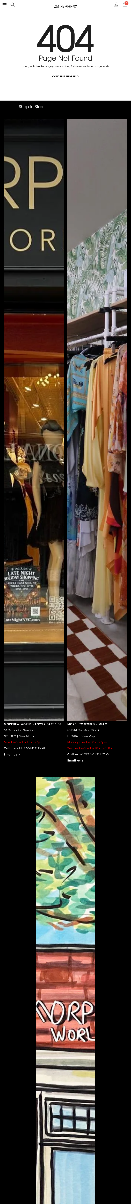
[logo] (65, 6)
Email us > (12, 754)
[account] (116, 4)
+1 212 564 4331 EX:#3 (94, 754)
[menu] (4, 4)
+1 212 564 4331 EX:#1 (31, 748)
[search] (13, 4)
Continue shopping (65, 76)
